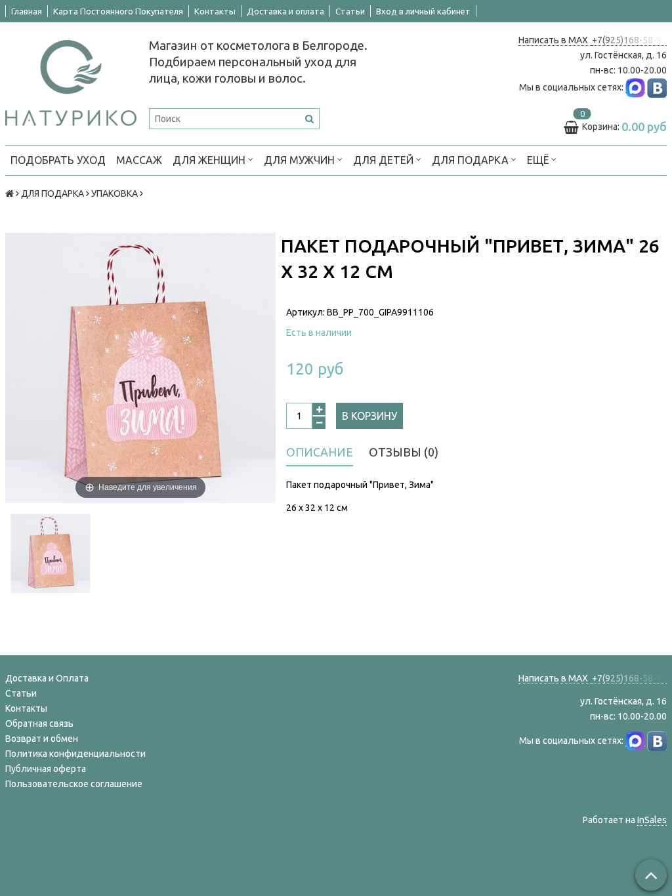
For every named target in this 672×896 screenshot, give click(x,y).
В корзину (369, 416)
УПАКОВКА (114, 193)
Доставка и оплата (285, 11)
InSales (652, 820)
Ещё (538, 160)
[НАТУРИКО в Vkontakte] (657, 87)
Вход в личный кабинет (423, 11)
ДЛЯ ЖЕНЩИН (210, 160)
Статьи (350, 11)
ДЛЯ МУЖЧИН (300, 160)
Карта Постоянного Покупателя (118, 11)
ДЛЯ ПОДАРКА (471, 160)
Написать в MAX (555, 40)
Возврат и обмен (41, 738)
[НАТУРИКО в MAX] (635, 87)
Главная (26, 11)
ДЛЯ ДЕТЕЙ (384, 160)
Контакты (215, 11)
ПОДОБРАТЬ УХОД (58, 160)
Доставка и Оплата (47, 678)
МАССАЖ (139, 160)
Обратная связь (39, 723)
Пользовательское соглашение (73, 784)
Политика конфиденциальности (75, 753)
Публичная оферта (45, 769)
